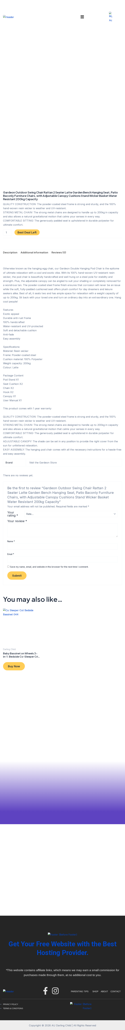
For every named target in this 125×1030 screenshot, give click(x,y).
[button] (82, 17)
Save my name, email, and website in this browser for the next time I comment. (49, 566)
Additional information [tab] (34, 252)
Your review (17, 521)
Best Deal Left (27, 232)
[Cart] (117, 17)
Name (11, 541)
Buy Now (14, 666)
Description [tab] (10, 252)
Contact (116, 991)
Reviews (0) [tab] (59, 252)
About (104, 991)
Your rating (12, 514)
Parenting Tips (79, 991)
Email (10, 554)
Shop (95, 991)
